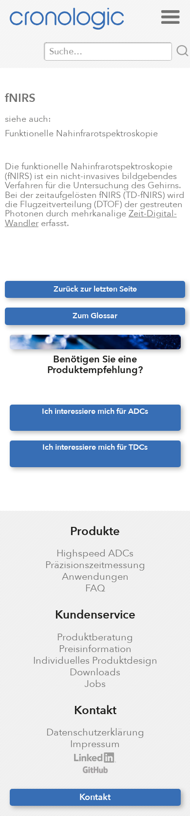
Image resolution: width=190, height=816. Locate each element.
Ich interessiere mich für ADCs (95, 411)
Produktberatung (95, 637)
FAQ (95, 588)
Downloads (95, 672)
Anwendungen (95, 577)
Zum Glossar (95, 315)
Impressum (95, 744)
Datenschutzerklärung (95, 732)
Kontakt (95, 797)
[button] (170, 17)
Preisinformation (95, 649)
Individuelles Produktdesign (95, 661)
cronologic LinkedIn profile (82, 757)
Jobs (95, 684)
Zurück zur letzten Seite (95, 289)
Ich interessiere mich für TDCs (95, 447)
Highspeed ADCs (95, 553)
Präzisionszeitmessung (95, 565)
